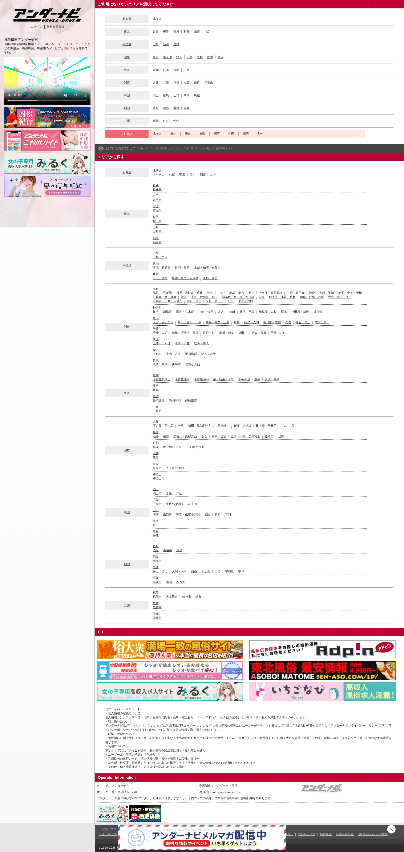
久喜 (288, 322)
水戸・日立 (182, 343)
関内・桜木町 (185, 311)
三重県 (157, 411)
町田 (231, 301)
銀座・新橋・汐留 (312, 297)
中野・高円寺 (295, 292)
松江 (156, 535)
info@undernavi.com (226, 792)
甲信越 (126, 44)
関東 (127, 57)
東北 (127, 31)
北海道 (157, 18)
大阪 (156, 82)
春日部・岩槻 (272, 322)
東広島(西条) (174, 504)
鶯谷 (184, 297)
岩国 (207, 514)
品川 (156, 292)
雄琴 (156, 457)
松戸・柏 (209, 332)
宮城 (176, 31)
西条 (194, 571)
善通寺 (167, 550)
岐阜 (166, 70)
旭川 (192, 174)
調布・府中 (194, 301)
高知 (187, 108)
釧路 (203, 174)
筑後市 (186, 596)
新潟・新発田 (161, 267)
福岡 (156, 120)
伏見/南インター (174, 447)
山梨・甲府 (160, 257)
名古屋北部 (182, 379)
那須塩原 (191, 353)
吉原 (262, 297)
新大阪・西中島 (163, 425)
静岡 (176, 70)
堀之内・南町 (226, 311)
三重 (187, 70)
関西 (127, 82)
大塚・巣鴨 (326, 292)
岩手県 (157, 200)
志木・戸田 (322, 322)
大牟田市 (172, 596)
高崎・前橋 (160, 364)
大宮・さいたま (163, 322)
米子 (156, 525)
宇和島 (229, 571)
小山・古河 (173, 353)
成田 (241, 332)
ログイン (36, 26)
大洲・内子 (179, 571)
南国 (169, 582)
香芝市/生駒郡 (175, 468)
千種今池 (244, 379)
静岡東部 (191, 400)
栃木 (210, 57)
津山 (179, 493)
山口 (176, 95)
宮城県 (157, 210)
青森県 (157, 189)
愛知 (156, 70)
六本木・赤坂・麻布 (231, 292)
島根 (197, 95)
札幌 (172, 174)
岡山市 (157, 493)
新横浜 (167, 311)
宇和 (241, 571)
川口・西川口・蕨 (189, 322)
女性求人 (127, 133)
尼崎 (281, 436)
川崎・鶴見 (205, 311)
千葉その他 (278, 332)
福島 (207, 31)
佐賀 (166, 120)
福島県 (157, 242)
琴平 (179, 550)
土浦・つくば (161, 343)
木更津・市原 (257, 332)
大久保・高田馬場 (270, 292)
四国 (127, 108)
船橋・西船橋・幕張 (185, 332)
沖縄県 (157, 618)
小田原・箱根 (300, 311)
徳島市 (157, 561)
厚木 (284, 311)
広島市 (157, 504)
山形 (197, 31)
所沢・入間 (251, 322)
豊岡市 (269, 436)
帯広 (182, 174)
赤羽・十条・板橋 (350, 292)
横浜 (156, 311)
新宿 (251, 292)
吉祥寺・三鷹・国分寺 (167, 301)
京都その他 (196, 447)
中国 (127, 95)
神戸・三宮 (219, 436)
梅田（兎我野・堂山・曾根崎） (208, 425)
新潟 (166, 44)
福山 (198, 504)
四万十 (180, 582)
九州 (127, 120)
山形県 (157, 231)
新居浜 (205, 571)
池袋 (312, 292)
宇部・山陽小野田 (188, 514)
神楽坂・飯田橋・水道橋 (238, 297)
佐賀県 (157, 607)
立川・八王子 (214, 301)
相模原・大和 (267, 311)
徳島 (166, 108)
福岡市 (157, 596)
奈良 (197, 82)
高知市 (157, 582)
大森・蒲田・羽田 (340, 297)
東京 (156, 57)
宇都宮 (157, 353)
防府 (218, 514)
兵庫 (166, 82)
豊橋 (257, 379)
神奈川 (167, 57)
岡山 (156, 95)
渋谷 (210, 292)
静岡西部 (159, 400)
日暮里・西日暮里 (164, 297)
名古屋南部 (201, 379)
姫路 (156, 436)
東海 (202, 133)
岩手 (166, 31)
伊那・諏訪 (210, 278)
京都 (176, 82)
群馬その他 (192, 364)
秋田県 (157, 221)
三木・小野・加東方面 (245, 436)
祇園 (156, 447)
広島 (166, 95)
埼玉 (179, 57)
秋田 (187, 31)
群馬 (220, 57)
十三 (181, 425)
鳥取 (187, 95)
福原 (166, 436)
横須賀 (317, 311)
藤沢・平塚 (247, 311)
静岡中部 (175, 400)
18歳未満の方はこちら (124, 148)
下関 (228, 514)
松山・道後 (160, 571)
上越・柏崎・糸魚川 (207, 267)
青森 (156, 31)
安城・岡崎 (272, 379)
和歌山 (208, 82)
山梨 (156, 44)
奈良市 (157, 468)
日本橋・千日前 (266, 425)
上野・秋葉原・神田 (204, 297)
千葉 (190, 57)
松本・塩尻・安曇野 (185, 278)
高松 (156, 550)
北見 (213, 174)
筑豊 (198, 596)
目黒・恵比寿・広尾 (189, 292)
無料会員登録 (55, 26)
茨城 (200, 57)
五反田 (167, 292)
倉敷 (169, 493)
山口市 (167, 514)
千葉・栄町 (160, 332)
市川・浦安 (226, 332)
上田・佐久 (160, 278)
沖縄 (176, 120)
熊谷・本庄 (303, 322)
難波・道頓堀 (242, 425)
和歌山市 (159, 478)
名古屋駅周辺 (161, 379)
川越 (237, 322)
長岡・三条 (182, 267)
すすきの (159, 174)
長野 (176, 44)
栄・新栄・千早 (223, 379)
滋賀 (187, 82)
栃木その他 (208, 353)
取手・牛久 (201, 343)
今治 (218, 571)
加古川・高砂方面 (185, 436)
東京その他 (245, 301)
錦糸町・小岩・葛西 (282, 297)
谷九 (284, 425)
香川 (156, 108)
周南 (156, 514)
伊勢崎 (176, 364)
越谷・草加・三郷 (217, 322)
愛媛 (176, 108)
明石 (204, 436)
